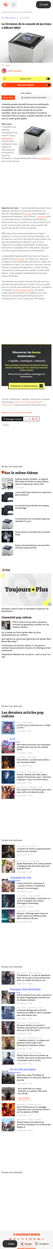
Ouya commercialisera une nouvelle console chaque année (32, 546)
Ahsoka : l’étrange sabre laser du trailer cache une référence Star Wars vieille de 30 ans (32, 916)
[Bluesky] (38, 1239)
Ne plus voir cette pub (12, 466)
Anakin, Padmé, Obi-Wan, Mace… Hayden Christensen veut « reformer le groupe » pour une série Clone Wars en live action (34, 777)
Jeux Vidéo (24, 17)
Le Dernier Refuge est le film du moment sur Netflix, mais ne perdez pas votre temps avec (34, 1012)
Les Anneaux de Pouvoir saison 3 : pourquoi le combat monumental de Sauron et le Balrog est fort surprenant (26, 648)
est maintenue (44, 158)
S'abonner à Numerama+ (24, 385)
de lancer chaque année (22, 290)
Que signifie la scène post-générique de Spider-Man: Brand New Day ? (26, 640)
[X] (18, 1239)
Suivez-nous (8, 97)
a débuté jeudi (8, 137)
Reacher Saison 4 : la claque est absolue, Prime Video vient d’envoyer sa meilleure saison (33, 1042)
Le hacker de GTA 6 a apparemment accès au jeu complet (34, 850)
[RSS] (34, 1239)
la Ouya (27, 213)
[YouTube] (10, 1239)
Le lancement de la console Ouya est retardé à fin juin (32, 520)
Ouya (6, 424)
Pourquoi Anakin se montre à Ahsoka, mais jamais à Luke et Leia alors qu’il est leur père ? (33, 1027)
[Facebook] (26, 1239)
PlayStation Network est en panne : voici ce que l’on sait (26, 655)
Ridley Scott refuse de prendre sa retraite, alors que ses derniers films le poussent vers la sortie (34, 1057)
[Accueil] (5, 4)
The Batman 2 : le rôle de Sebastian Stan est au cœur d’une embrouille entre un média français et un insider (33, 977)
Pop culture (10, 17)
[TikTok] (14, 1239)
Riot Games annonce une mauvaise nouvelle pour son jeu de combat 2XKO (33, 747)
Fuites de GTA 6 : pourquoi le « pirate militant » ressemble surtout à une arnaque (31, 885)
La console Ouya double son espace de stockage (32, 506)
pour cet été (19, 258)
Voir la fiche (23, 1098)
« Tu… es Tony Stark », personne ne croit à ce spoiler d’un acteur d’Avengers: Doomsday (33, 900)
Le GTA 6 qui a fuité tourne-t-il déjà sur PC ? (33, 726)
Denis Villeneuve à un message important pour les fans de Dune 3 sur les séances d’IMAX (33, 1109)
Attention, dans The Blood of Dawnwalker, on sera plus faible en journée (33, 1077)
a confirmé (41, 216)
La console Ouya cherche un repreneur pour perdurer (33, 493)
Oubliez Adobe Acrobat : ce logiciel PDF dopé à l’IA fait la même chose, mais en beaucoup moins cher (32, 481)
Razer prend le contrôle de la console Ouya (32, 533)
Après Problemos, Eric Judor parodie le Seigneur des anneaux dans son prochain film (34, 866)
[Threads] (42, 1239)
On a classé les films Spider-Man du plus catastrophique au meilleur (21, 633)
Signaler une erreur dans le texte (17, 412)
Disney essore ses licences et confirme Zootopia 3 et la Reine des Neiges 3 (34, 1124)
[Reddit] (30, 1239)
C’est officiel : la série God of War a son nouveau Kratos (33, 760)
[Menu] (13, 4)
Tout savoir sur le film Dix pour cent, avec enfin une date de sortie (34, 790)
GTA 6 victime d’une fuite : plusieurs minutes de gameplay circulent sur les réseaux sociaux (30, 624)
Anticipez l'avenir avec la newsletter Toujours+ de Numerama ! (25, 609)
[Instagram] (22, 1239)
